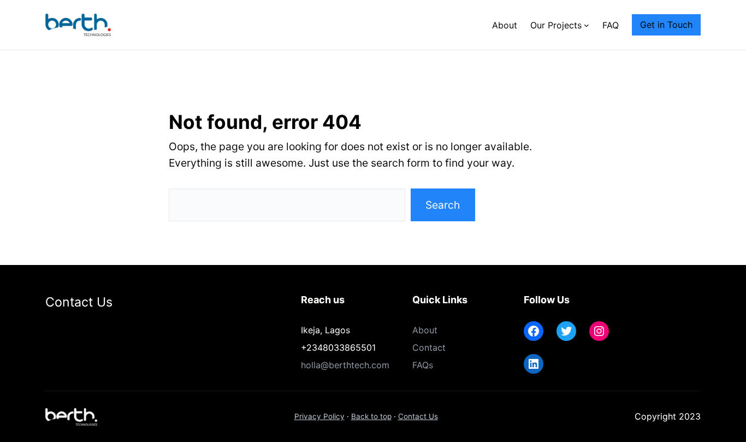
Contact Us (418, 416)
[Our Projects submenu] (586, 25)
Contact (429, 347)
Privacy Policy (319, 416)
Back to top (371, 416)
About (424, 330)
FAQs (422, 365)
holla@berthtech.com (345, 365)
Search (442, 204)
